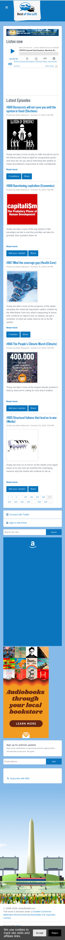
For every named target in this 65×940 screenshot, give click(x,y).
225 (28, 502)
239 (45, 502)
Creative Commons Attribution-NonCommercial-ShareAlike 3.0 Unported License (29, 914)
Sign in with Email (18, 522)
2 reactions (14, 176)
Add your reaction (17, 253)
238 (39, 502)
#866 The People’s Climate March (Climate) (31, 344)
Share (27, 176)
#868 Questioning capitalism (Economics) (30, 186)
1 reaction (13, 334)
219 (37, 497)
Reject (55, 933)
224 (22, 502)
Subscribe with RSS (19, 778)
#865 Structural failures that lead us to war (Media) (31, 420)
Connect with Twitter (19, 514)
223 (15, 502)
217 (25, 497)
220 (43, 497)
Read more (12, 169)
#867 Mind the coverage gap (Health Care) (31, 263)
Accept (39, 933)
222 (9, 502)
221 (49, 497)
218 (31, 497)
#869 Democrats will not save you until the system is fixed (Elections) (31, 109)
